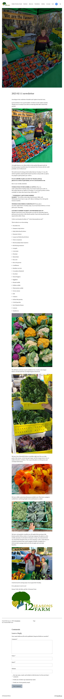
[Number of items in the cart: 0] (60, 4)
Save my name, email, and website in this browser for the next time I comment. (31, 676)
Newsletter (17, 621)
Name (14, 656)
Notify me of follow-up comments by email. (24, 679)
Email (13, 662)
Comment (15, 639)
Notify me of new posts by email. (21, 682)
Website (14, 668)
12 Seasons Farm (6, 696)
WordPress (59, 696)
